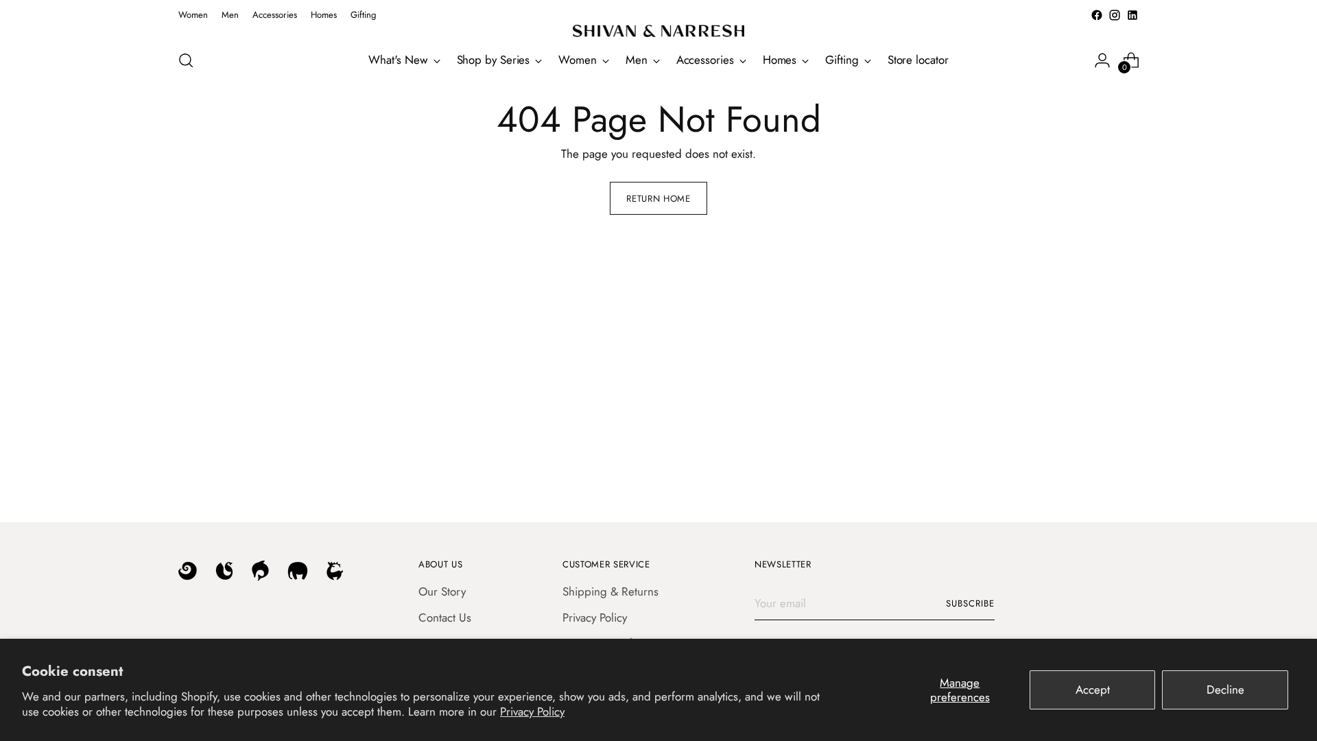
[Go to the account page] (1102, 60)
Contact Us (444, 617)
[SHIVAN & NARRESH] (658, 31)
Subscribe (970, 603)
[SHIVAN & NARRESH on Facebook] (1097, 15)
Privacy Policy (532, 711)
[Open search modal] (186, 60)
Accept (1093, 689)
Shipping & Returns (610, 591)
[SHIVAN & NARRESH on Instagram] (1114, 15)
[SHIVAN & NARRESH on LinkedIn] (1132, 15)
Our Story (442, 591)
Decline (1225, 689)
